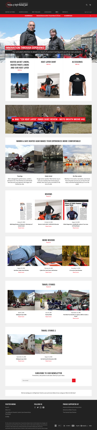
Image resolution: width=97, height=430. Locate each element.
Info (57, 12)
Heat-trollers (36, 12)
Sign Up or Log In (88, 12)
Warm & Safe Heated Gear (14, 423)
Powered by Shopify (25, 423)
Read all (48, 196)
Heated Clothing (10, 12)
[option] (48, 40)
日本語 (7, 416)
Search (7, 407)
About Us (7, 410)
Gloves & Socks (23, 12)
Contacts (65, 12)
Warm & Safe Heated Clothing (33, 425)
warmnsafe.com (8, 428)
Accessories (48, 12)
